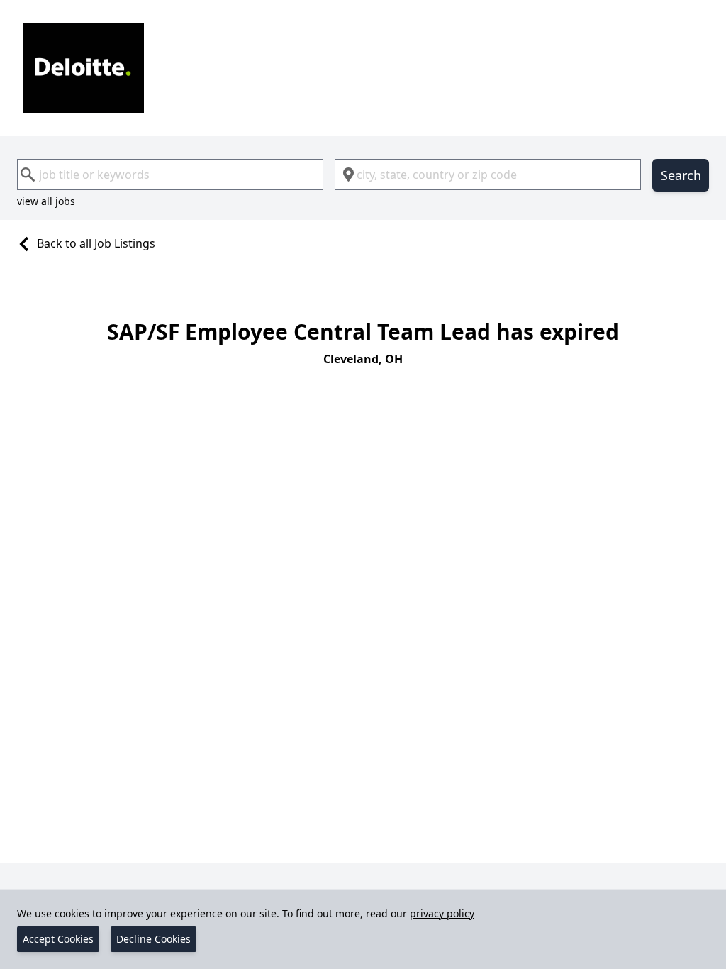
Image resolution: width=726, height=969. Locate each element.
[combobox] (170, 174)
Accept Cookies (58, 939)
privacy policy (442, 913)
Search (681, 175)
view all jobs (46, 201)
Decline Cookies (153, 939)
